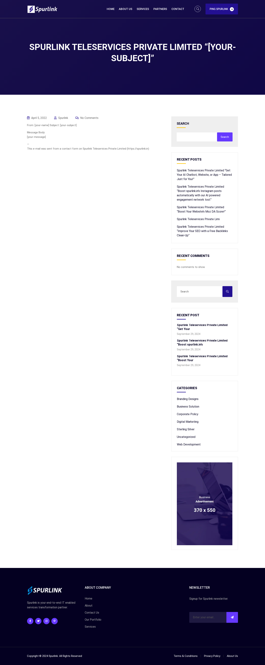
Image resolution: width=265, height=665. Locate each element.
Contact (177, 9)
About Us (125, 9)
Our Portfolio (93, 619)
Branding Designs (187, 399)
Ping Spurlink (219, 9)
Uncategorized (186, 437)
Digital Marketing (187, 421)
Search (183, 123)
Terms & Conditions (186, 656)
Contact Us (92, 612)
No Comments (89, 118)
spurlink (63, 118)
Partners (160, 9)
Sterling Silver (186, 429)
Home (110, 9)
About (88, 605)
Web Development (189, 444)
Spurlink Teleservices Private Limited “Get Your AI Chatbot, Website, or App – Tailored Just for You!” (204, 175)
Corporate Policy (187, 414)
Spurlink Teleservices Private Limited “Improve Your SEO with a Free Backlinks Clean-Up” (202, 231)
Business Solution (188, 406)
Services (143, 9)
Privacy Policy (212, 656)
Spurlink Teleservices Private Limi (198, 219)
